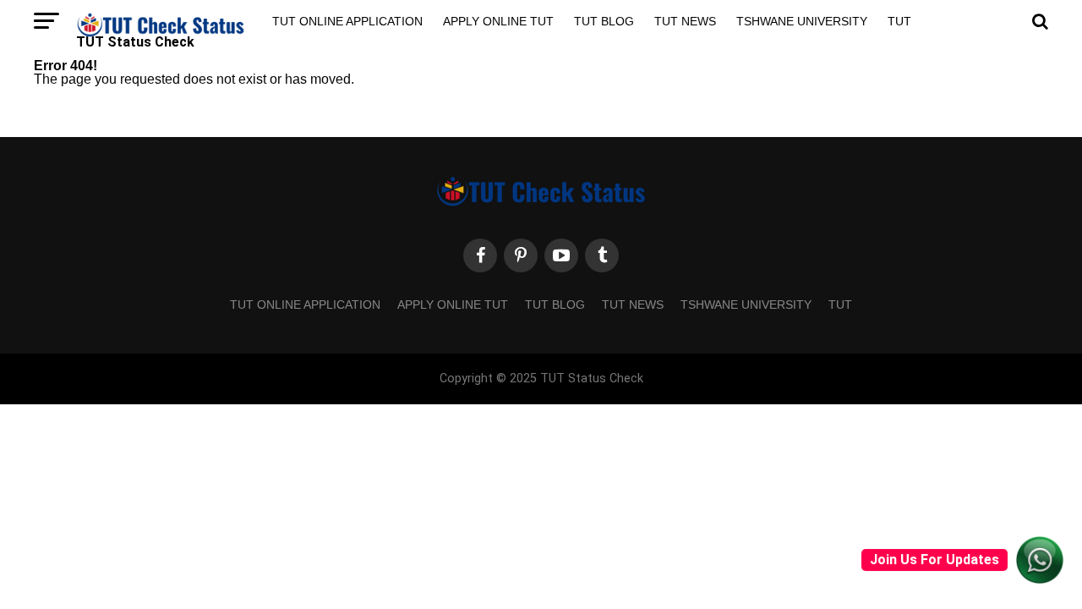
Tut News (685, 21)
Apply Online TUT (498, 21)
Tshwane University (801, 21)
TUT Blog (604, 21)
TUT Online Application (347, 21)
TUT (899, 21)
